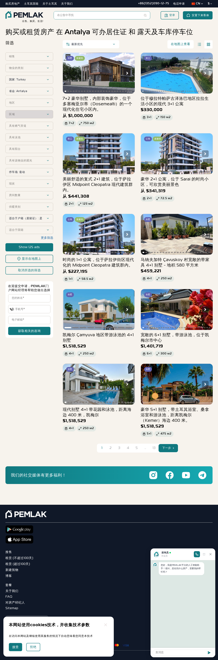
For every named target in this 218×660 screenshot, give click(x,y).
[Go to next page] (173, 448)
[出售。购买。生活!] (24, 15)
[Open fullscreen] (204, 554)
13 (154, 448)
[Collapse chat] (210, 554)
